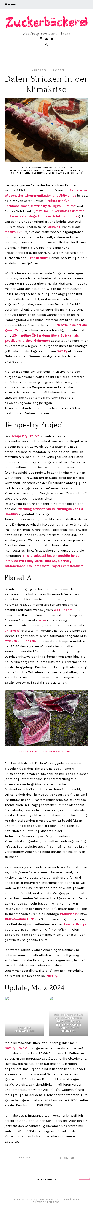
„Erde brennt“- (38, 258)
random (58, 70)
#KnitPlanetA (69, 914)
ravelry (62, 351)
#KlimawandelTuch (19, 919)
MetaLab (53, 227)
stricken (11, 641)
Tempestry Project (25, 436)
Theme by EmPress (46, 1202)
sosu (42, 620)
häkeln (31, 641)
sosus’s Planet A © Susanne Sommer (46, 751)
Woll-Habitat (63, 610)
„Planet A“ (13, 631)
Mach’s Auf (13, 232)
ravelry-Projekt (16, 1048)
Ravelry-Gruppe (75, 924)
